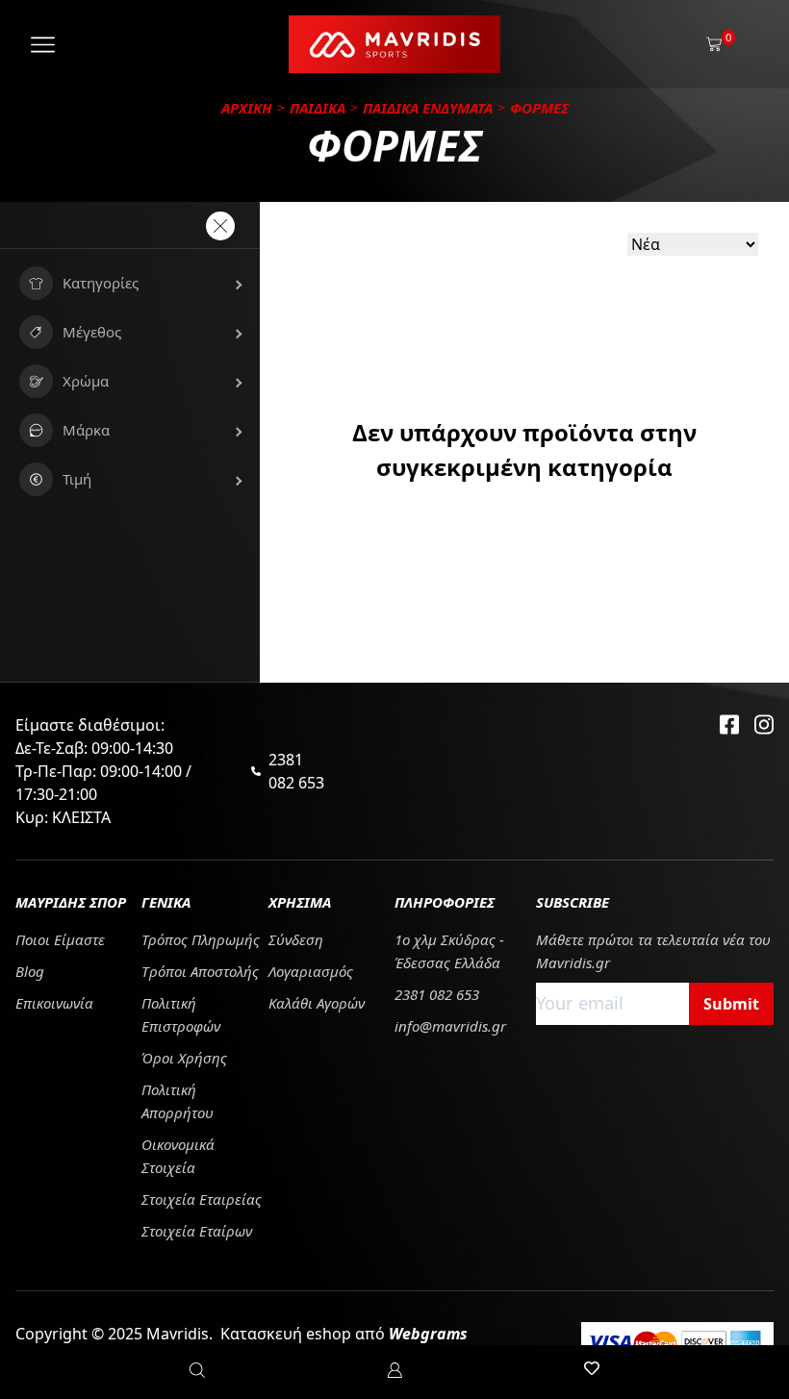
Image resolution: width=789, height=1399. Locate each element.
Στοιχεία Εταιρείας (201, 1199)
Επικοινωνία (54, 1002)
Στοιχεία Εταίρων (196, 1230)
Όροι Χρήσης (184, 1057)
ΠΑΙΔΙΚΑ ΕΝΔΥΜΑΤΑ (428, 107)
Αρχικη (246, 107)
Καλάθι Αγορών (316, 1002)
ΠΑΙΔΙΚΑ (317, 107)
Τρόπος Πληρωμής (200, 939)
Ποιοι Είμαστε (60, 939)
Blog (29, 971)
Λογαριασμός (310, 971)
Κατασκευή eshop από (344, 1333)
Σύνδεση (295, 939)
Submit (731, 1003)
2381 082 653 (296, 771)
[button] (130, 283)
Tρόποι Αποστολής (200, 971)
